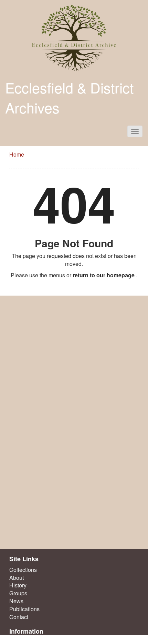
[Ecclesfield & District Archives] (74, 37)
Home (16, 154)
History (18, 585)
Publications (24, 609)
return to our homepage (104, 275)
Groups (18, 593)
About (16, 578)
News (16, 601)
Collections (23, 570)
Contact (18, 617)
